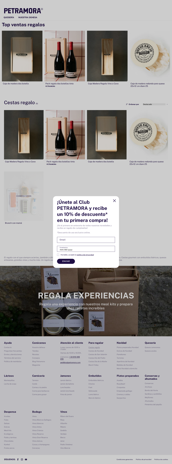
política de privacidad (85, 255)
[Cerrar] (114, 200)
